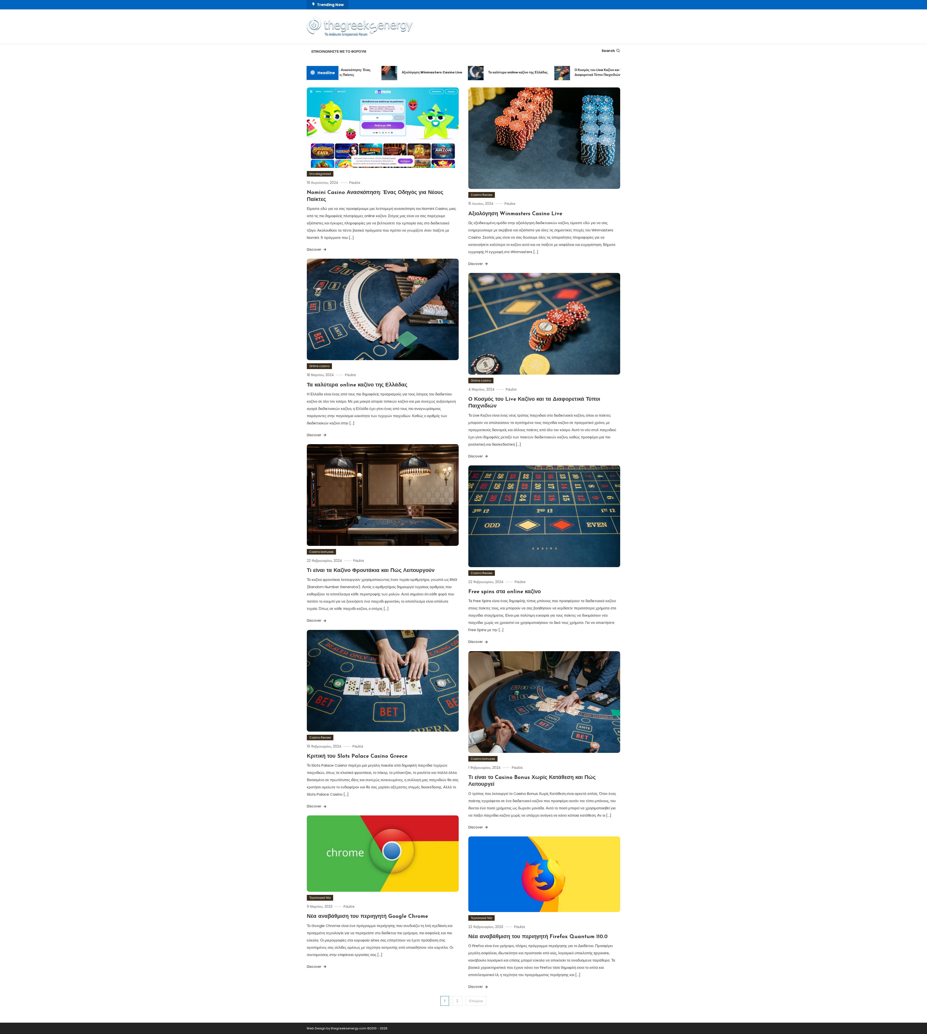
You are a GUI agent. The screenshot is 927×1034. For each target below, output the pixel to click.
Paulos (354, 182)
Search (608, 50)
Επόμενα (476, 1000)
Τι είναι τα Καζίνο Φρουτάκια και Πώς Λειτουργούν (371, 570)
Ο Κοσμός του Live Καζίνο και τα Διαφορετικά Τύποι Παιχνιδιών (567, 72)
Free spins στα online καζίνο (504, 592)
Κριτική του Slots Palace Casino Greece (357, 756)
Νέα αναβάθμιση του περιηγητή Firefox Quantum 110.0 (538, 937)
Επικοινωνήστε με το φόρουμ (338, 51)
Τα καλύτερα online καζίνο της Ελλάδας (486, 72)
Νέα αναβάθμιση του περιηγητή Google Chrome (367, 916)
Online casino (319, 366)
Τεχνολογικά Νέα (320, 898)
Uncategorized (320, 174)
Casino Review (481, 195)
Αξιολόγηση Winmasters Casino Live (400, 72)
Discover (314, 249)
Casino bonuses (321, 552)
